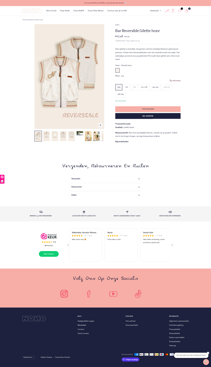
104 (118, 87)
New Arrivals (51, 11)
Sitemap (172, 346)
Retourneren (76, 187)
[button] (206, 362)
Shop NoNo (65, 11)
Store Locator (83, 334)
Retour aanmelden (177, 338)
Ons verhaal (130, 321)
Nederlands (154, 11)
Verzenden (75, 179)
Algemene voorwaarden (179, 321)
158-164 (120, 94)
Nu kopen (148, 116)
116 (134, 87)
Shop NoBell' (78, 11)
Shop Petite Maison (96, 11)
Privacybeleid (174, 329)
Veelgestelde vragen (86, 321)
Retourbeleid (174, 334)
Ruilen (74, 195)
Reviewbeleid (174, 342)
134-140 (155, 87)
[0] (186, 10)
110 (126, 87)
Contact (81, 329)
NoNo (117, 25)
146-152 (167, 87)
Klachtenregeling (176, 325)
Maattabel (82, 325)
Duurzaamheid (132, 325)
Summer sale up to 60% (117, 11)
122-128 (144, 87)
